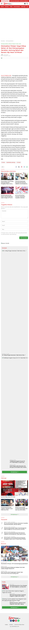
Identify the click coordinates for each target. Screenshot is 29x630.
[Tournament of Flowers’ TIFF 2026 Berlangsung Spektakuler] (14, 553)
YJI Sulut (18, 162)
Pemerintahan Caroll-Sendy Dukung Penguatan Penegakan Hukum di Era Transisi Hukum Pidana (7, 182)
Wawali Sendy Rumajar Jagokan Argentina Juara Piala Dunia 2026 (7, 508)
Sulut (20, 43)
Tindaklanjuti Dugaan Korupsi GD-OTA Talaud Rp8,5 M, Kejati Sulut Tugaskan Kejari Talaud (17, 461)
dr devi (3, 162)
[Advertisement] (14, 23)
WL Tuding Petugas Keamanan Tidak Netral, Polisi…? (13, 355)
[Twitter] (13, 621)
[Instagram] (16, 621)
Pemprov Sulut (15, 43)
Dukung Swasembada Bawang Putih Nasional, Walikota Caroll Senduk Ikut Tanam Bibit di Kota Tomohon (21, 182)
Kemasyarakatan (4, 43)
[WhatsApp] (18, 621)
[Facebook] (11, 621)
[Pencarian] (27, 4)
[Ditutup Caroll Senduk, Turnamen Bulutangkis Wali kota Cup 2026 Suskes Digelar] (21, 502)
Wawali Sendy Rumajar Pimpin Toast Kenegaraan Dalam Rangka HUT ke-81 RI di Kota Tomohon (7, 196)
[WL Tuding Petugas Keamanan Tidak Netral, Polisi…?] (14, 301)
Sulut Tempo (6, 54)
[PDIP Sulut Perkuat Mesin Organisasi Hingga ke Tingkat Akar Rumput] (14, 591)
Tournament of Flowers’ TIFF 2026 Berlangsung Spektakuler (14, 563)
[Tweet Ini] (19, 167)
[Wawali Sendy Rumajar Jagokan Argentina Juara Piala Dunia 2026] (7, 502)
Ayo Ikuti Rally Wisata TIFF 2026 (8, 497)
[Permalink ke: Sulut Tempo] (2, 55)
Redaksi (11, 624)
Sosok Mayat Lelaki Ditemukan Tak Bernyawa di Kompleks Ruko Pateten (18, 466)
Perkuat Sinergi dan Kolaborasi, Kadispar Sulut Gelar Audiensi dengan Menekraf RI (13, 568)
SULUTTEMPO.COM (6, 75)
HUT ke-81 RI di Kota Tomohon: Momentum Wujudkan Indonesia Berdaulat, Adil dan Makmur (21, 196)
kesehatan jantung (11, 162)
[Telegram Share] (24, 167)
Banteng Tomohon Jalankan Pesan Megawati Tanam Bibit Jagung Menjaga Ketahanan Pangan (17, 603)
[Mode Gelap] (25, 4)
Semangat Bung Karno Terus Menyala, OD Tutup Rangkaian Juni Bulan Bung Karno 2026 (18, 586)
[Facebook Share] (16, 167)
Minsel (10, 43)
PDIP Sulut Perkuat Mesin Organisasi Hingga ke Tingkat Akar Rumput (18, 595)
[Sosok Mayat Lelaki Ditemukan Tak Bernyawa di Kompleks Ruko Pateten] (5, 467)
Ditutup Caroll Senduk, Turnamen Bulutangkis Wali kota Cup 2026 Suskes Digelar (21, 509)
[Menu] (2, 3)
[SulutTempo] (7, 3)
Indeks (6, 624)
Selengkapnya (14, 472)
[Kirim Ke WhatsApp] (27, 167)
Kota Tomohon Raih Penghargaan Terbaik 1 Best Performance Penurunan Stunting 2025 (12, 573)
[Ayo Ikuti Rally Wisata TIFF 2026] (14, 488)
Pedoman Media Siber (19, 624)
